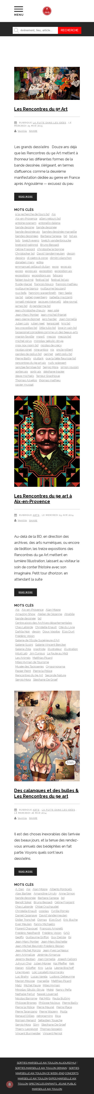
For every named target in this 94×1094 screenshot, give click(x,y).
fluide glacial (23, 284)
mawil (40, 336)
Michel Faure (32, 985)
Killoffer (31, 967)
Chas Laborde (24, 627)
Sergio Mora (50, 367)
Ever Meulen (23, 924)
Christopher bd (25, 253)
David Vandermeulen (51, 253)
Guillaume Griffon (37, 937)
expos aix (31, 271)
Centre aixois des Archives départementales (43, 622)
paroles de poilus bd (28, 354)
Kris (40, 967)
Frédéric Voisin (25, 636)
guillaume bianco (26, 288)
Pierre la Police (42, 671)
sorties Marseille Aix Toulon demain (41, 1068)
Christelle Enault (46, 627)
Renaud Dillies (24, 1016)
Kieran (19, 967)
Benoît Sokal (23, 902)
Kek (71, 963)
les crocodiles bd (26, 327)
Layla (48, 967)
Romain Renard (25, 1020)
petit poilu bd (63, 354)
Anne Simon (67, 893)
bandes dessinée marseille (59, 231)
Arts (36, 515)
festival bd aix (60, 279)
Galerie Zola (23, 649)
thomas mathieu (50, 380)
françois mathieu (67, 284)
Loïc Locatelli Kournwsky (48, 972)
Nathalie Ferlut (25, 994)
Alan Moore (53, 609)
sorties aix (21, 371)
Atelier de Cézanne (50, 614)
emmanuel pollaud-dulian (32, 266)
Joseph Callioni (67, 959)
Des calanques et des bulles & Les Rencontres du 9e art (46, 793)
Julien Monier (42, 963)
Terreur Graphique (48, 376)
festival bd (42, 279)
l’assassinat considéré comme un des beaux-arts (46, 332)
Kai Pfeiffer (60, 963)
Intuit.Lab (21, 653)
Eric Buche (70, 919)
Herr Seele (65, 293)
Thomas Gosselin (51, 1029)
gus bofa (20, 293)
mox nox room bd (26, 345)
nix (52, 349)
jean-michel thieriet (53, 314)
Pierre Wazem (48, 1011)
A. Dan (19, 889)
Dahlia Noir (22, 631)
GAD (67, 932)
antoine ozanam (25, 223)
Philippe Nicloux (49, 1002)
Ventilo (22, 131)
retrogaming (45, 1016)
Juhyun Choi (23, 963)
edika (40, 262)
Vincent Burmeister (28, 1033)
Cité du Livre (67, 627)
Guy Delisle (58, 937)
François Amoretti (51, 928)
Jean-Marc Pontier (27, 314)
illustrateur (55, 649)
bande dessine (24, 227)
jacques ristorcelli (49, 301)
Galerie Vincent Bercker (50, 644)
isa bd (19, 297)
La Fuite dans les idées (49, 122)
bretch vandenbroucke (56, 240)
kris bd (65, 323)
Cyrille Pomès (60, 911)
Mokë (50, 989)
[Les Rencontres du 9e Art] (47, 84)
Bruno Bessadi (49, 244)
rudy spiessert (57, 362)
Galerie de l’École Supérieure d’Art (37, 640)
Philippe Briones (26, 1002)
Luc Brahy (22, 976)
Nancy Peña (63, 989)
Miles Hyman (51, 985)
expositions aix (41, 275)
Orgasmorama (55, 666)
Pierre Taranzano (26, 1011)
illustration (71, 649)
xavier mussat (24, 384)
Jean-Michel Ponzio (28, 950)
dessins (20, 258)
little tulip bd (47, 327)
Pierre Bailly (23, 358)
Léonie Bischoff (64, 967)
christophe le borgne (50, 249)
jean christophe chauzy (30, 310)
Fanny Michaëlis (44, 924)
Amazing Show (25, 614)
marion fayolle (24, 336)
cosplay (44, 911)
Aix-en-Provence (26, 218)
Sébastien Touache (50, 1020)
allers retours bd (50, 218)
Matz (18, 985)
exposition (45, 271)
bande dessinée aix (27, 231)
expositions (22, 275)
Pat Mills (44, 998)
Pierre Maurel (45, 1007)
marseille (43, 981)
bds (17, 240)
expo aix (66, 266)
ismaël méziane (25, 301)
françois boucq (44, 284)
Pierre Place (64, 1007)
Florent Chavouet (26, 928)
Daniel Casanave (26, 915)
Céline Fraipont (25, 249)
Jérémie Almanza (48, 954)
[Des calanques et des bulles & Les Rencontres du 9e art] (47, 737)
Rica (58, 1016)
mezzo (51, 336)
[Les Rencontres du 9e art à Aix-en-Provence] (47, 442)
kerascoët (53, 323)
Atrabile (69, 614)
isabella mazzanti (60, 297)
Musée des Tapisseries (29, 666)
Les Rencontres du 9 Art (41, 109)
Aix (54, 214)
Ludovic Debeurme (62, 976)
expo (55, 266)
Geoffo (19, 937)
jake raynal (70, 301)
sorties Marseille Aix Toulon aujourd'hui (46, 1062)
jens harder (49, 319)
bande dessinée (46, 227)
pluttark (38, 358)
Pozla (63, 1011)
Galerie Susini (24, 644)
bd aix (73, 236)
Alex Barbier (23, 893)
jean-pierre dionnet (27, 319)
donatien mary (24, 262)
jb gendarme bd (40, 306)
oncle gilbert (64, 349)
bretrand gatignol (26, 244)
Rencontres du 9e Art (29, 675)
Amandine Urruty (45, 893)
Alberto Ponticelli (61, 889)
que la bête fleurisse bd (61, 358)
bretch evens (30, 240)
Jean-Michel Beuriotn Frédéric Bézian (39, 946)
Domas (42, 919)
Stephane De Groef (45, 679)
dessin (71, 253)
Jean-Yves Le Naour (56, 950)
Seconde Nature (55, 675)
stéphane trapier (53, 371)
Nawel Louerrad (47, 994)
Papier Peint (23, 671)
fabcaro (58, 275)
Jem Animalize (25, 954)
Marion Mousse (25, 981)
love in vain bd (67, 327)
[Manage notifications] (9, 1084)
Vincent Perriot (52, 1033)
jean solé (53, 310)
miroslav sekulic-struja (48, 341)
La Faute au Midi (57, 653)
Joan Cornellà (68, 319)
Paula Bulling (61, 998)
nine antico (41, 349)
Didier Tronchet (25, 919)
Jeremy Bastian (25, 959)
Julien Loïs (22, 323)
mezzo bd (64, 336)
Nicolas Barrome (26, 998)
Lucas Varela (39, 976)
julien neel (38, 323)
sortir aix (35, 371)
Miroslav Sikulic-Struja (29, 989)
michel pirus (23, 341)
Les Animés (22, 657)
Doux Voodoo (51, 631)
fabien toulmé (24, 279)
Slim (36, 1024)
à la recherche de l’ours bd (32, 214)
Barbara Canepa (50, 236)
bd (65, 236)
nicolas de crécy (51, 345)
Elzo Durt (68, 631)
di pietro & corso (37, 258)
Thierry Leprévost (26, 1029)
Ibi (69, 937)
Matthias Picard (42, 657)
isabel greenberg (36, 297)
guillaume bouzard (53, 288)
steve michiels (24, 376)
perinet (48, 354)
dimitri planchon (61, 258)
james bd (21, 306)
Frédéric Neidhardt (27, 932)
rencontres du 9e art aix (30, 362)
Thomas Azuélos (26, 380)
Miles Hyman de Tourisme (32, 662)
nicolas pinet (23, 349)
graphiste (39, 649)
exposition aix (63, 271)
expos (19, 271)
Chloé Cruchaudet (47, 906)
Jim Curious (37, 653)
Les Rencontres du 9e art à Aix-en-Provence (43, 498)
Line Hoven (22, 972)
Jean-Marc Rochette (54, 941)
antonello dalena (49, 223)
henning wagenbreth (42, 293)
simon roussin (70, 367)
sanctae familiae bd (28, 367)
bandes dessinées (26, 236)
